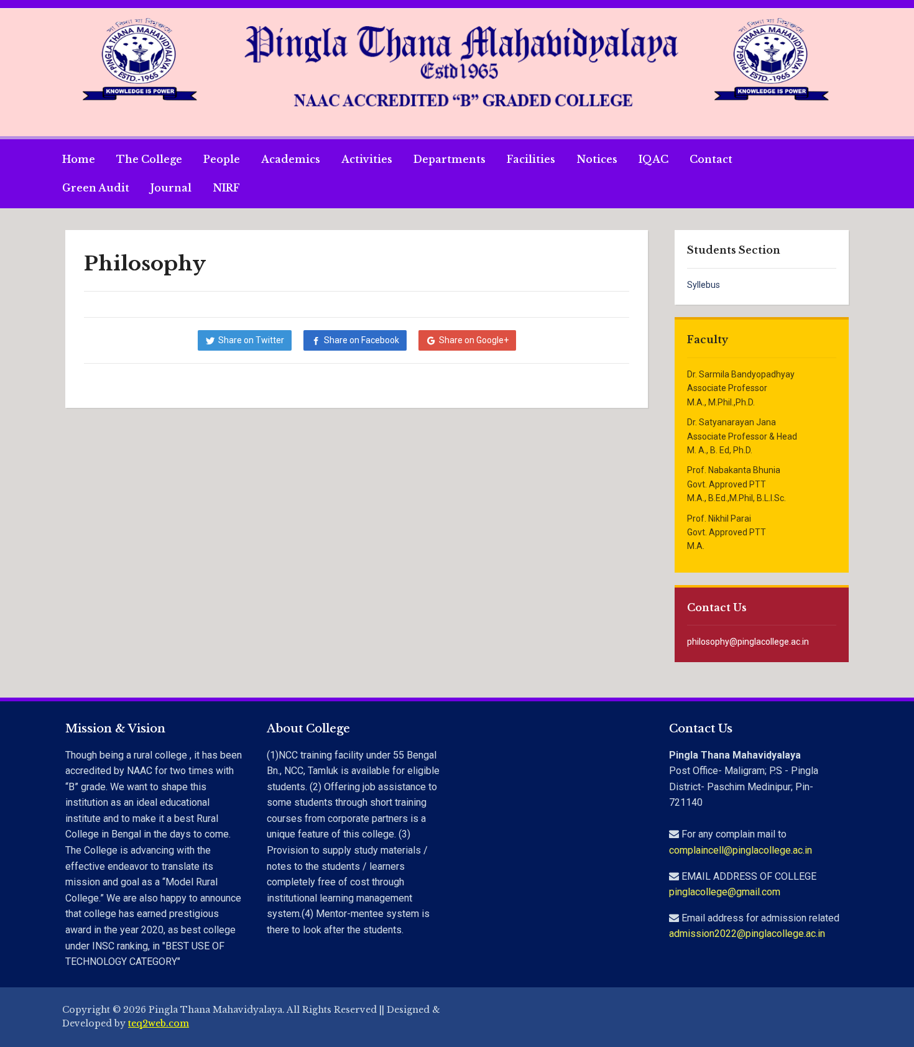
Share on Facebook (361, 340)
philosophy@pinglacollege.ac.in (748, 642)
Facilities (531, 159)
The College (149, 159)
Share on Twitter (251, 340)
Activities (366, 159)
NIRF (226, 188)
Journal (171, 188)
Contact (711, 159)
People (221, 159)
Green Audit (95, 188)
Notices (596, 159)
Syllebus (703, 285)
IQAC (653, 159)
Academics (290, 159)
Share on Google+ (474, 340)
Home (78, 159)
